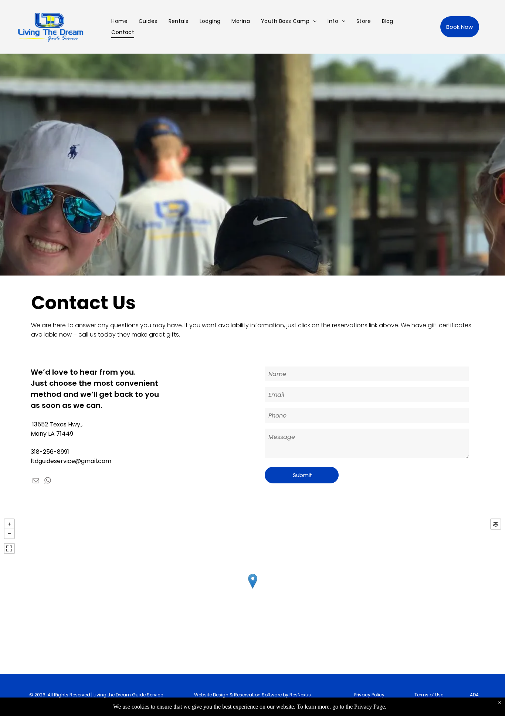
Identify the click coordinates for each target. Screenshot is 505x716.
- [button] (9, 533)
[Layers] (496, 524)
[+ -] (252, 589)
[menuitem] (119, 21)
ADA (474, 695)
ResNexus (300, 695)
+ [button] (9, 524)
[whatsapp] (48, 481)
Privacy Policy (369, 695)
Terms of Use (428, 695)
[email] (36, 481)
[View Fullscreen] (9, 548)
